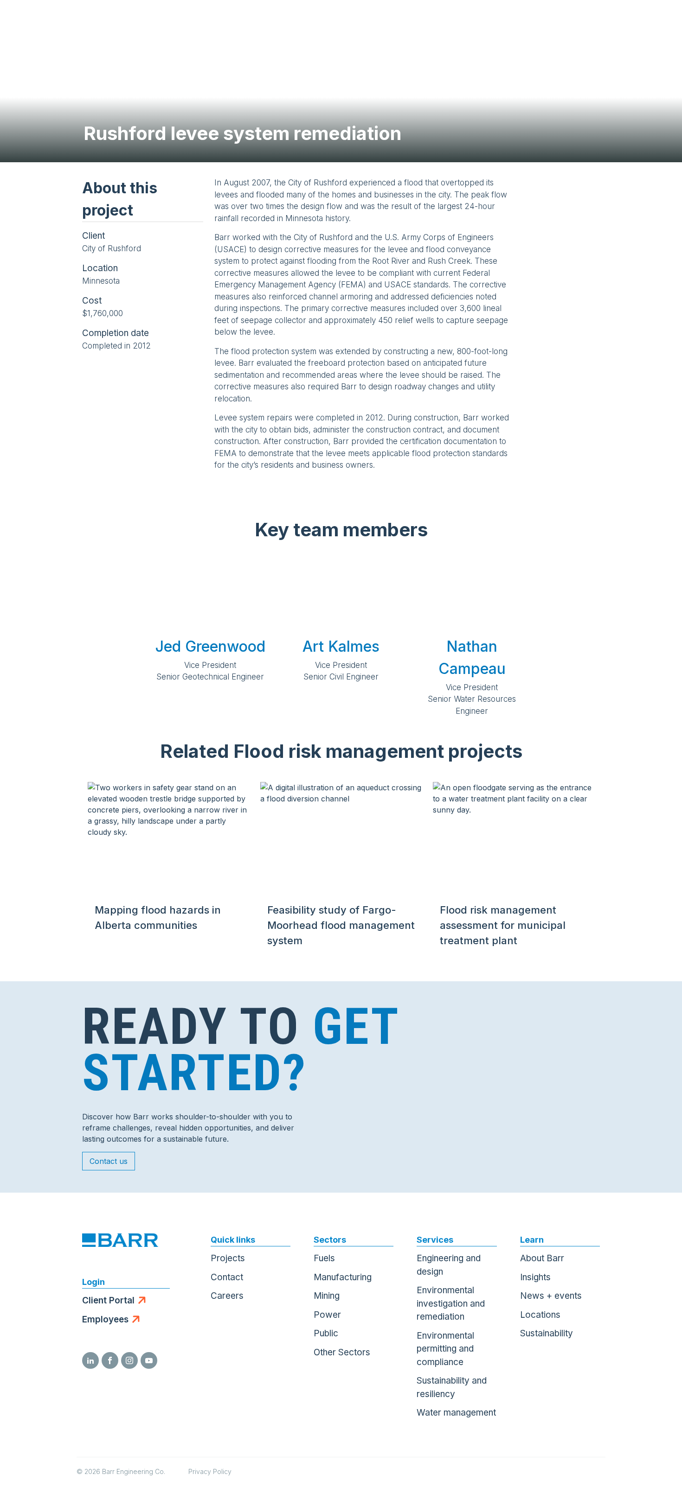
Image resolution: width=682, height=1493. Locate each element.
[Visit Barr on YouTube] (149, 1360)
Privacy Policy (210, 1471)
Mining (327, 1295)
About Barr (542, 1258)
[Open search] (564, 23)
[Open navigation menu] (656, 23)
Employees (105, 1319)
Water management (456, 1412)
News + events (551, 1295)
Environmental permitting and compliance (445, 1348)
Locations (540, 1314)
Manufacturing (343, 1277)
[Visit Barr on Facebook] (110, 1360)
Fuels (324, 1258)
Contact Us (610, 23)
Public (326, 1333)
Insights (535, 1277)
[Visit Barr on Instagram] (129, 1360)
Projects (228, 1258)
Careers (227, 1295)
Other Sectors (342, 1352)
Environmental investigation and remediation (451, 1303)
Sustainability (546, 1333)
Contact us (109, 1161)
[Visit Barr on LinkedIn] (90, 1360)
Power (327, 1314)
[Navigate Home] (52, 23)
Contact (227, 1277)
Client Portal (108, 1300)
